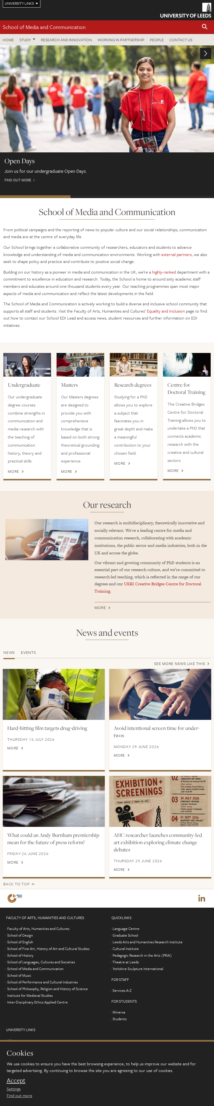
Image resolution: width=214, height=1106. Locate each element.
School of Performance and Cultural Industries (42, 982)
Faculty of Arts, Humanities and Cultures (38, 928)
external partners (176, 254)
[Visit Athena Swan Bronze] (15, 898)
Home (8, 40)
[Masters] (80, 365)
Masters (69, 384)
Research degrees (132, 384)
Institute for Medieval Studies (30, 995)
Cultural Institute (126, 948)
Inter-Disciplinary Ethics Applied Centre (37, 1002)
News (9, 652)
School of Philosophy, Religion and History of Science (47, 988)
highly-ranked (164, 272)
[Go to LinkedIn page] (201, 898)
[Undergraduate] (27, 365)
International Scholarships (105, 196)
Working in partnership (121, 40)
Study (25, 40)
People (157, 40)
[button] (204, 27)
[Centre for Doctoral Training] (187, 365)
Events (28, 652)
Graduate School (125, 935)
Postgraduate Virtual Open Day (177, 196)
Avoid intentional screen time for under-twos (157, 731)
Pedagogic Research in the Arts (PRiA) (142, 955)
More (13, 471)
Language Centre (126, 928)
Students (120, 1019)
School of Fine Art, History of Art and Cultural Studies (48, 948)
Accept (16, 1080)
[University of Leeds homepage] (185, 10)
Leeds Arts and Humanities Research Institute (148, 942)
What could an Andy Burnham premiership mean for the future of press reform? (53, 838)
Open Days (35, 196)
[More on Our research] (46, 540)
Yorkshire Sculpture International (138, 968)
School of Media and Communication (44, 27)
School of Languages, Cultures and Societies (41, 962)
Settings (14, 1089)
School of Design (20, 935)
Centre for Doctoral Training (186, 388)
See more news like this (179, 663)
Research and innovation (66, 40)
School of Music (19, 975)
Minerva (119, 1012)
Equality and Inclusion (166, 311)
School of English (20, 942)
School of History (20, 955)
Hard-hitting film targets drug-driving (47, 728)
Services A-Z (122, 990)
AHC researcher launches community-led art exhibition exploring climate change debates (158, 842)
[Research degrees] (133, 365)
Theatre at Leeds (125, 962)
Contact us (180, 40)
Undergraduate (24, 384)
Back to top (16, 884)
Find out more (19, 1095)
